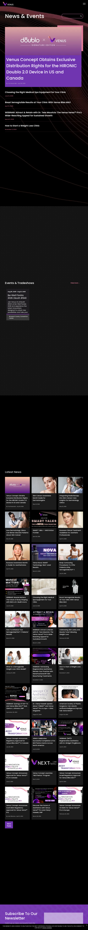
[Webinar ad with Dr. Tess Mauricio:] (44, 619)
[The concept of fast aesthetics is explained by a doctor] (44, 693)
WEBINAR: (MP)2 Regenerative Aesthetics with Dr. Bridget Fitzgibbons (70, 740)
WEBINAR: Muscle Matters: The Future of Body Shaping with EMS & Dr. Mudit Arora (17, 599)
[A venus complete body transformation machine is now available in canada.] (17, 728)
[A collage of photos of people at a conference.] (44, 728)
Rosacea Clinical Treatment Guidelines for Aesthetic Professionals (70, 532)
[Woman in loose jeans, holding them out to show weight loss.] (70, 619)
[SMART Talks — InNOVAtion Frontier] (44, 520)
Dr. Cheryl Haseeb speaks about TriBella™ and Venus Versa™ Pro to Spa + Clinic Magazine (43, 707)
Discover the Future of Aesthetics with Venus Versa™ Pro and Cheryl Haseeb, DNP (41, 808)
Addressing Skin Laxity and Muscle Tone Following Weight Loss (69, 632)
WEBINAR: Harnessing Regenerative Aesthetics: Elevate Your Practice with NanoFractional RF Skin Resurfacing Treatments (43, 671)
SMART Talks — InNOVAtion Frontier (43, 531)
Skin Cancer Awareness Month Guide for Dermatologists (42, 498)
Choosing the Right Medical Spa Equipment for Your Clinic (35, 92)
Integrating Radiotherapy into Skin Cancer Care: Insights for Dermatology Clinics (69, 499)
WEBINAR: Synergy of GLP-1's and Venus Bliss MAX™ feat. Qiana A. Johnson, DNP (17, 706)
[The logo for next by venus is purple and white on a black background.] (44, 762)
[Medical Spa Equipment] (44, 587)
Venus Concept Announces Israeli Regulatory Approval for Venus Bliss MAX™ (70, 775)
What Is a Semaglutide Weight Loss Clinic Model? (16, 668)
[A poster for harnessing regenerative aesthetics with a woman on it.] (44, 656)
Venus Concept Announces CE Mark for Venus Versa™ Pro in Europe (70, 807)
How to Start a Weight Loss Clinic (22, 125)
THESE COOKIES (47, 928)
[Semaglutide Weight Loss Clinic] (17, 656)
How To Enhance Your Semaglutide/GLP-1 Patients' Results (17, 632)
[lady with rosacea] (70, 520)
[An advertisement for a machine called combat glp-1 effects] (17, 693)
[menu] (84, 4)
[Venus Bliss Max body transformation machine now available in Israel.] (70, 762)
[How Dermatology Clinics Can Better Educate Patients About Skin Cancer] (17, 520)
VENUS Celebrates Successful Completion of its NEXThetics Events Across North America (44, 741)
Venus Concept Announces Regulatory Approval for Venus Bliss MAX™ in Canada (17, 740)
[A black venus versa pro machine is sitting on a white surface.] (17, 762)
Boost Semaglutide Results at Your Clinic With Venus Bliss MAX (38, 102)
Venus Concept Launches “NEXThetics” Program (43, 774)
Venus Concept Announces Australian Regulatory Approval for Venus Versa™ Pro (16, 808)
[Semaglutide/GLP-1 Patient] (17, 619)
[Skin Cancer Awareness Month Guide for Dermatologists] (44, 485)
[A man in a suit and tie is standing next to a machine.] (70, 728)
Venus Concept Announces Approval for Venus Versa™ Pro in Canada (16, 775)
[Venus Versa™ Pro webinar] (44, 795)
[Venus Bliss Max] (70, 587)
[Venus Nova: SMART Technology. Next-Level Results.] (44, 552)
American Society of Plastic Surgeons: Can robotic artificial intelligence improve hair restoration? (70, 707)
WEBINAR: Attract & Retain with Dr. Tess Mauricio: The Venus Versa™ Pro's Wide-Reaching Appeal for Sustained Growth (43, 114)
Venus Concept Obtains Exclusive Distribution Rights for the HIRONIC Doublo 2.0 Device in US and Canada (41, 69)
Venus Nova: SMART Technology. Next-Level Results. (42, 565)
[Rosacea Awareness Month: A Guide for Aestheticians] (17, 552)
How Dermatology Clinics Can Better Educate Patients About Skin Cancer (17, 532)
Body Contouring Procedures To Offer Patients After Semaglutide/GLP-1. (67, 566)
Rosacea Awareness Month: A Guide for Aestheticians (17, 564)
